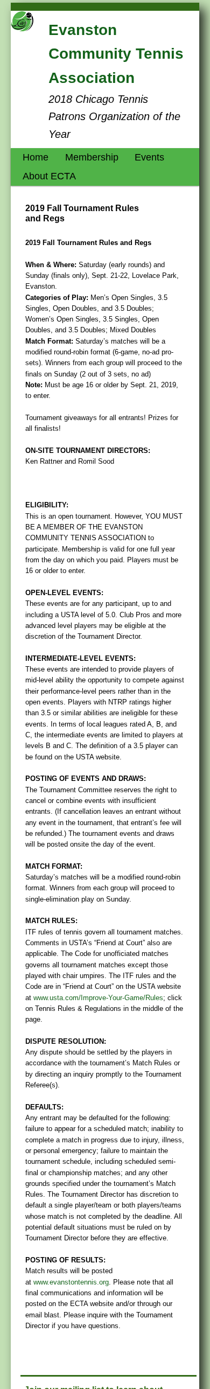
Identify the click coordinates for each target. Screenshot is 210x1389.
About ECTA (49, 176)
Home (35, 157)
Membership (91, 157)
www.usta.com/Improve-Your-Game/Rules (98, 998)
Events (149, 157)
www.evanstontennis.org (71, 1282)
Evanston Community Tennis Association (116, 54)
